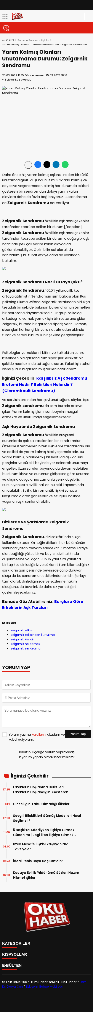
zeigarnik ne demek (25, 644)
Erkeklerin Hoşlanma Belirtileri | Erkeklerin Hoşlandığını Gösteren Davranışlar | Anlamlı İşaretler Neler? (44, 790)
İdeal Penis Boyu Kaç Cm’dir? (38, 861)
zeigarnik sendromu (25, 648)
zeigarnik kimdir (22, 639)
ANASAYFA (8, 40)
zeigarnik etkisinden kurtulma (33, 635)
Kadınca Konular (28, 40)
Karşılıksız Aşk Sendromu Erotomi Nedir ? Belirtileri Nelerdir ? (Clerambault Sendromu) (44, 384)
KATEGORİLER (16, 943)
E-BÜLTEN (12, 965)
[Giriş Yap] (88, 16)
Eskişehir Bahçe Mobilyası (44, 986)
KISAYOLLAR (14, 954)
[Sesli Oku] (28, 165)
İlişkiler (45, 40)
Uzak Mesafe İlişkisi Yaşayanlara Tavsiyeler (41, 846)
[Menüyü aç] (5, 16)
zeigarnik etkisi (21, 630)
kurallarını (39, 734)
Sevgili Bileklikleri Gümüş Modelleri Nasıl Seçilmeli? (47, 818)
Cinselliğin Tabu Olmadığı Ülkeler (41, 804)
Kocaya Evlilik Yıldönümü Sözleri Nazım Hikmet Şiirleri (46, 875)
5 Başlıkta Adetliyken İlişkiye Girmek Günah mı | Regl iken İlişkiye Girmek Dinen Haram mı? (43, 832)
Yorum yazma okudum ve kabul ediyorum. (37, 737)
